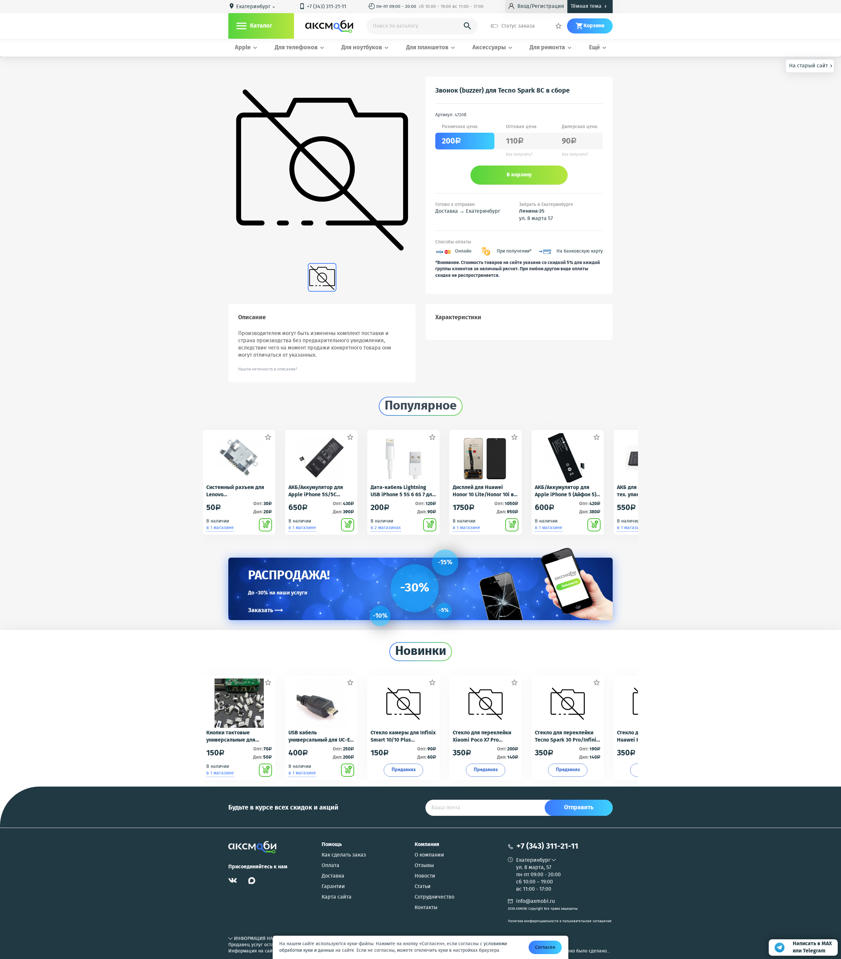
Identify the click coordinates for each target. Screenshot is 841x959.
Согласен (545, 947)
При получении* (514, 251)
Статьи (423, 886)
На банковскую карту (580, 251)
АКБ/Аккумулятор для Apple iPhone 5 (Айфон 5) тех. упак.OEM (565, 491)
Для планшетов (427, 48)
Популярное (421, 406)
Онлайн (463, 251)
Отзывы (424, 865)
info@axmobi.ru (535, 901)
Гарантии (333, 886)
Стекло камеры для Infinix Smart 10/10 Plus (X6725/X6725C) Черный (403, 736)
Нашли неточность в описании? (267, 369)
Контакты (426, 907)
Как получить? (519, 154)
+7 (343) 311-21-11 (322, 7)
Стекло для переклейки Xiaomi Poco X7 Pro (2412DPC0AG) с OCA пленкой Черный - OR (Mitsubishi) (482, 736)
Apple (243, 48)
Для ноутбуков (361, 48)
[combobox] (256, 7)
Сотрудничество (434, 897)
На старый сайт (810, 65)
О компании (429, 855)
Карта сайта (337, 897)
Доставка (333, 876)
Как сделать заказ (344, 855)
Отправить (578, 807)
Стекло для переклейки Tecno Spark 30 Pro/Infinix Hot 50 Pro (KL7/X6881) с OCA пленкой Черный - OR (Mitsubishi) (567, 736)
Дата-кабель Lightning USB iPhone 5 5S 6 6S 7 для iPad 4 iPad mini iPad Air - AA (403, 491)
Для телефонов (296, 48)
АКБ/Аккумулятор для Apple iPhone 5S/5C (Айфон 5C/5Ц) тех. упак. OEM (318, 491)
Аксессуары (489, 48)
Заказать (265, 610)
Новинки (420, 651)
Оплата (330, 865)
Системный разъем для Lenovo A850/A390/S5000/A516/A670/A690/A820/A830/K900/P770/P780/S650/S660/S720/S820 (239, 491)
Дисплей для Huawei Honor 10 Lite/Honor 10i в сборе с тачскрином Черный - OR (483, 491)
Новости (425, 876)
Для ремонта (547, 48)
